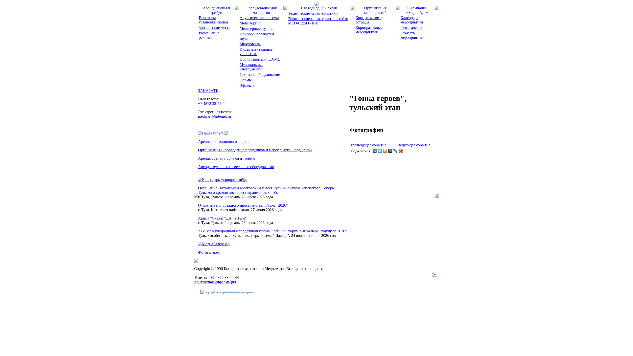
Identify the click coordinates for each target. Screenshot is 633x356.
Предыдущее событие (367, 145)
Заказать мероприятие (412, 35)
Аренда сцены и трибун (216, 10)
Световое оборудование (260, 74)
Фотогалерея (411, 27)
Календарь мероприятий (412, 20)
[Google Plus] (400, 151)
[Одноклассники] (385, 151)
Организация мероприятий (375, 10)
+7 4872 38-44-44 (212, 103)
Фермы (246, 80)
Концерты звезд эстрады (369, 20)
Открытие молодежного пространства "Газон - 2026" (243, 205)
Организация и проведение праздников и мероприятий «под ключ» (255, 150)
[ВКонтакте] (374, 151)
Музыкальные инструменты (251, 67)
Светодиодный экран (319, 8)
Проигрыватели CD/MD (260, 59)
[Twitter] (380, 151)
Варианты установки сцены (213, 20)
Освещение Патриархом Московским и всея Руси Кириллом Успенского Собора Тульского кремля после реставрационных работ (266, 190)
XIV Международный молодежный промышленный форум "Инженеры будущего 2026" (272, 231)
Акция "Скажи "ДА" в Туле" (222, 218)
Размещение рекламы (209, 35)
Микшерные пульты (256, 28)
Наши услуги (213, 133)
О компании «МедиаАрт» (417, 10)
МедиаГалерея (214, 244)
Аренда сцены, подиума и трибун (226, 158)
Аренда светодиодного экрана (223, 141)
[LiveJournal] (395, 151)
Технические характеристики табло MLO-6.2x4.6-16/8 (318, 21)
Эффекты (247, 85)
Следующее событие (412, 145)
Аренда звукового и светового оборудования (236, 167)
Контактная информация (215, 282)
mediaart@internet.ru (214, 116)
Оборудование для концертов (261, 10)
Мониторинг (250, 23)
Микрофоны (250, 44)
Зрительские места (214, 27)
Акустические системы (259, 18)
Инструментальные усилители (256, 51)
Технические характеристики (313, 13)
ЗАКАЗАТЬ (208, 91)
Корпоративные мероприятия (369, 29)
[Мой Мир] (390, 151)
